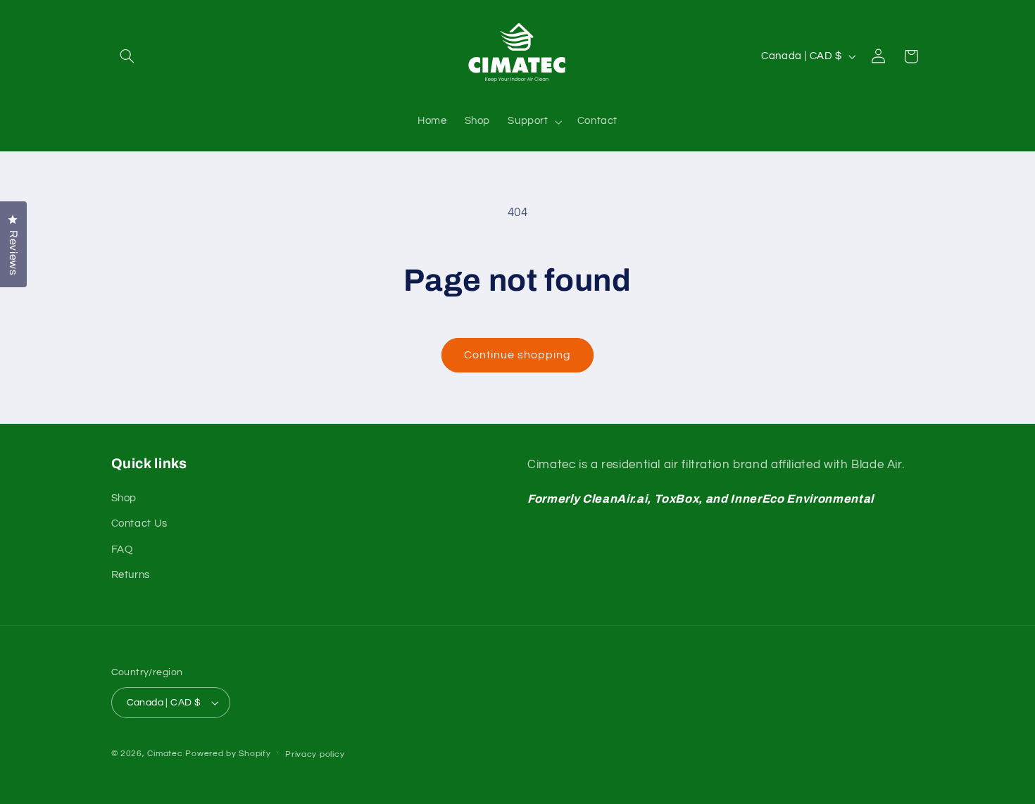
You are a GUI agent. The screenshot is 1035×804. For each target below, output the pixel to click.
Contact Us (139, 523)
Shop (124, 498)
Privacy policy (314, 754)
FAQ (122, 549)
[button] (127, 56)
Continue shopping (518, 354)
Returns (130, 575)
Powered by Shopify (227, 754)
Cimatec (164, 754)
